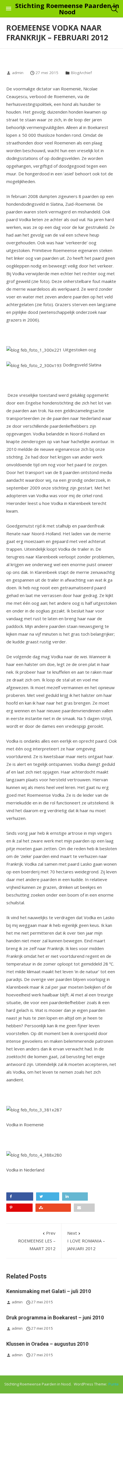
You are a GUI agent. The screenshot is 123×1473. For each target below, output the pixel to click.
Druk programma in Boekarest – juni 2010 (55, 1318)
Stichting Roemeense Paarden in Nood (67, 8)
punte (113, 1384)
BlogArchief (81, 72)
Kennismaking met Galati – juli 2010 (48, 1291)
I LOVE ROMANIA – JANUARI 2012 (86, 1240)
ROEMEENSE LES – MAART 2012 (36, 1240)
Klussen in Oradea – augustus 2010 (47, 1344)
